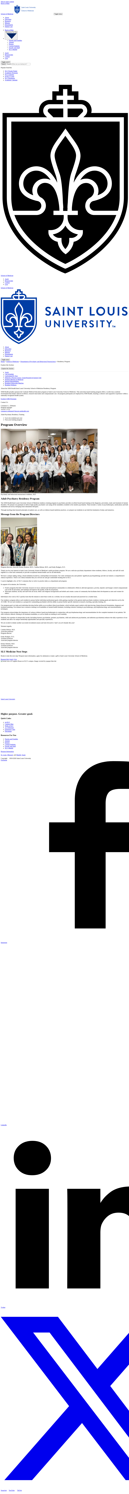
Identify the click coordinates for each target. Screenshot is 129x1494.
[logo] (64, 274)
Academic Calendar (11, 80)
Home (3, 361)
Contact (7, 56)
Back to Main (5, 3)
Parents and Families (15, 40)
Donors (11, 44)
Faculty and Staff (14, 48)
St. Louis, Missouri (7, 755)
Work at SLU (9, 726)
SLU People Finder (11, 71)
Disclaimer (8, 731)
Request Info (9, 55)
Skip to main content (7, 2)
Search (4, 64)
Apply (7, 53)
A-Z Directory (9, 728)
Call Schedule (9, 374)
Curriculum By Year (11, 376)
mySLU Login (9, 76)
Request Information (7, 751)
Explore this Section (7, 368)
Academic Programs (11, 73)
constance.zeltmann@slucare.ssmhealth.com (15, 411)
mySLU (7, 722)
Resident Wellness (10, 385)
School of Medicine (7, 275)
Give (6, 58)
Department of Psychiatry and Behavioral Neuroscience (38, 361)
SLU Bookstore (10, 78)
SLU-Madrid (13, 49)
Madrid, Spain (20, 755)
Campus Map (9, 724)
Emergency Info (10, 729)
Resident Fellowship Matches (14, 383)
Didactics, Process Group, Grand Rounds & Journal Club (23, 378)
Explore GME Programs (8, 399)
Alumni (11, 42)
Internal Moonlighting (12, 381)
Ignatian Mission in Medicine (14, 379)
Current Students (14, 46)
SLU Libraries (9, 75)
